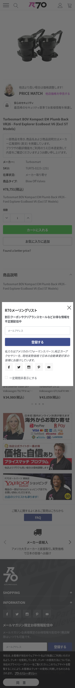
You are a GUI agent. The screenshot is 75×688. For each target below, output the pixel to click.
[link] (9, 367)
